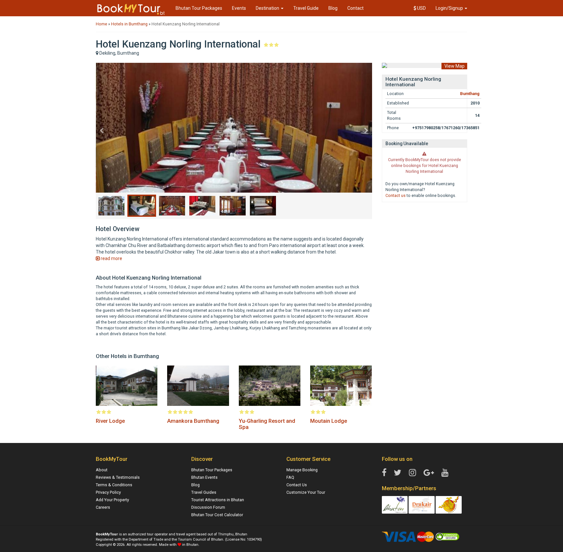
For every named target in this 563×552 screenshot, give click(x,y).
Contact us (395, 195)
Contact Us (296, 484)
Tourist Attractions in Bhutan (217, 499)
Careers (103, 507)
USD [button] (421, 8)
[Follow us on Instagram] (412, 473)
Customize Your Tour (305, 492)
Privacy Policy (108, 492)
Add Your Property (112, 499)
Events (239, 8)
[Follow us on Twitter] (397, 473)
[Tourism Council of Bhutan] (395, 504)
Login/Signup (450, 8)
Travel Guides (203, 492)
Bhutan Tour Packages (199, 8)
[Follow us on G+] (429, 473)
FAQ (290, 477)
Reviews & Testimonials (118, 477)
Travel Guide (306, 8)
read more (111, 258)
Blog (333, 8)
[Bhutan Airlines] (449, 504)
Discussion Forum (208, 507)
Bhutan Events (204, 477)
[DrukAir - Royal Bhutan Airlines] (422, 504)
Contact (355, 8)
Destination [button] (268, 8)
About (102, 469)
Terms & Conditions (114, 484)
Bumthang (470, 93)
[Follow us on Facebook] (384, 473)
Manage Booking (302, 469)
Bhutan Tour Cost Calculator (217, 514)
